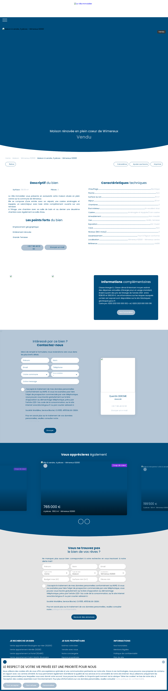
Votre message (30, 381)
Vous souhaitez (57, 373)
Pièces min (105, 579)
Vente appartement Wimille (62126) (25, 649)
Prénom (26, 360)
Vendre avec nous (70, 649)
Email (25, 367)
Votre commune (30, 374)
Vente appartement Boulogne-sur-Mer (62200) (31, 645)
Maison (16, 158)
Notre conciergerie (70, 653)
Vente (8, 158)
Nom (55, 360)
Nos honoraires (120, 645)
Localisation (104, 572)
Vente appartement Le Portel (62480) (26, 653)
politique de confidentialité (64, 609)
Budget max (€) (51, 579)
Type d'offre (48, 572)
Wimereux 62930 (28, 158)
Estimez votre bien (70, 645)
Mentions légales (121, 649)
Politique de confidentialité (125, 653)
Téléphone (57, 367)
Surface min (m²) (80, 579)
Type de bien (76, 572)
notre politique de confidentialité (130, 679)
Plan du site (119, 657)
